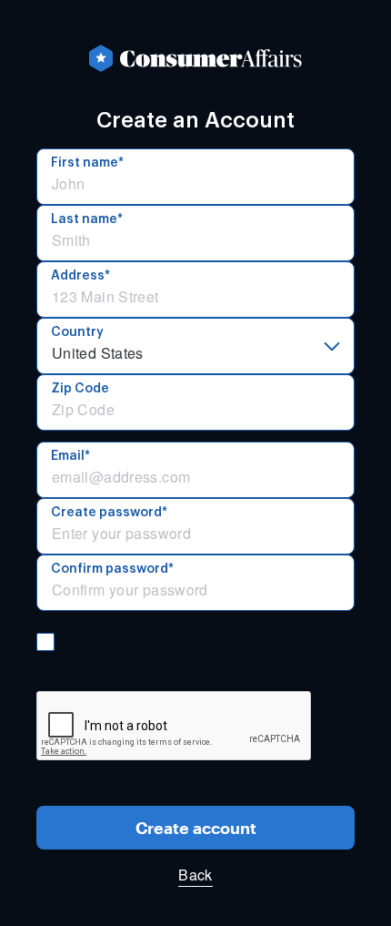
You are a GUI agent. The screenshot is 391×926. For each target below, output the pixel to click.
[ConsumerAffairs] (195, 58)
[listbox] (195, 346)
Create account (195, 828)
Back (195, 874)
